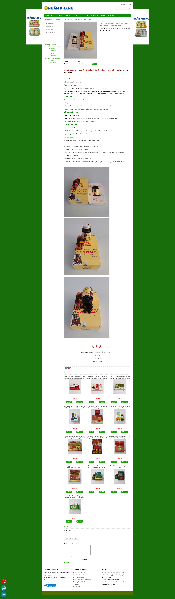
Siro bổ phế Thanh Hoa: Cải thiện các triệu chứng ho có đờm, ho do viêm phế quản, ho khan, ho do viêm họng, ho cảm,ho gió (119, 407)
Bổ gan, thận (49, 23)
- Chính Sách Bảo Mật (78, 577)
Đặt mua (94, 64)
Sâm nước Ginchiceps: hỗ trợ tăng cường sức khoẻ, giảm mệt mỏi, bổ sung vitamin (75, 437)
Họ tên (66, 533)
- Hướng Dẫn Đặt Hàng (79, 572)
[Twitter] (70, 369)
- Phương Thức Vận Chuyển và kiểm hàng (84, 582)
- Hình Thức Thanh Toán (79, 575)
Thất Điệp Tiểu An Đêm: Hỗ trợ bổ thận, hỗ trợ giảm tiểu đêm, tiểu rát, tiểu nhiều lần (74, 407)
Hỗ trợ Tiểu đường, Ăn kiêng (51, 37)
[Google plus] (68, 369)
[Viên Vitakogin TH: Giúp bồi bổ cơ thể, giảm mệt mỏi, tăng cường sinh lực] (119, 446)
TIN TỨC (97, 358)
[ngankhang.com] (87, 8)
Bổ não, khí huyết (50, 33)
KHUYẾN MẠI (94, 15)
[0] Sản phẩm (125, 4)
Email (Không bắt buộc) (70, 538)
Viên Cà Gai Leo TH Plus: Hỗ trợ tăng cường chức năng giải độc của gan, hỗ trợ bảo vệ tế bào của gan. (119, 377)
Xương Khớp (49, 26)
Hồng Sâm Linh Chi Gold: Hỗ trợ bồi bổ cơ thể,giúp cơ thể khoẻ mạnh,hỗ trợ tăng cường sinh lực (97, 407)
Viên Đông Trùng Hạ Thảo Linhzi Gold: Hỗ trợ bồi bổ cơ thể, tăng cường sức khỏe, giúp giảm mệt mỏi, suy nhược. (97, 377)
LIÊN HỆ (102, 15)
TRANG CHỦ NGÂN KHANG (103, 352)
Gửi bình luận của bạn (70, 544)
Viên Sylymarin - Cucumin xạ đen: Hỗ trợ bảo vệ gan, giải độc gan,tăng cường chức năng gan (74, 467)
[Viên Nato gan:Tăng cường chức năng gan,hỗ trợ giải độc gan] (97, 476)
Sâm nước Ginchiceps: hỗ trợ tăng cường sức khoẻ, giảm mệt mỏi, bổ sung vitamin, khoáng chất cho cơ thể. (97, 437)
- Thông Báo (76, 584)
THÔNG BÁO (111, 15)
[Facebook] (66, 369)
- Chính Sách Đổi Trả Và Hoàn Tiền (82, 579)
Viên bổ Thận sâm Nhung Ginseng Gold (119, 466)
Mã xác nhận (68, 557)
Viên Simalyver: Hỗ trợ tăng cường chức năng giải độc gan (74, 496)
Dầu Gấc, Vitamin (50, 30)
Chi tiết (69, 402)
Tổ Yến (47, 41)
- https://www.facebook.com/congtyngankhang (114, 582)
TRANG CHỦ (49, 15)
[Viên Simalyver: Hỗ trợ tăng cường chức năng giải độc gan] (74, 506)
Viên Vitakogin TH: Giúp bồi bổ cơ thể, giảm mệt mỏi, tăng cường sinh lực (119, 437)
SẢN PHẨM (97, 355)
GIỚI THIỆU (58, 15)
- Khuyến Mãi (76, 586)
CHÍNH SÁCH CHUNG (71, 15)
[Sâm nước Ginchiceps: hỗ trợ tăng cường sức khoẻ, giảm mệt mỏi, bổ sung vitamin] (74, 446)
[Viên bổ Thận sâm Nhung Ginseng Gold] (119, 476)
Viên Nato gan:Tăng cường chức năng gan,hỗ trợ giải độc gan (97, 466)
